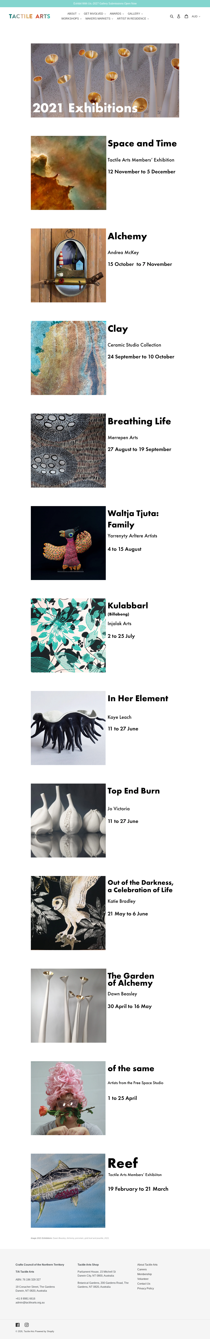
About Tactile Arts (147, 1264)
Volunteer (142, 1279)
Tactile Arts (29, 1331)
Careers (142, 1269)
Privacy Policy (145, 1288)
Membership (144, 1274)
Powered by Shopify (44, 1331)
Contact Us (143, 1283)
